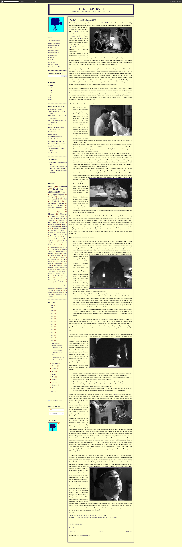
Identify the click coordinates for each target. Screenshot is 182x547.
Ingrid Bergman (61, 269)
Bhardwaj (56, 280)
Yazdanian (51, 220)
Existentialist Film (53, 50)
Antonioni (55, 199)
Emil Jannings (63, 267)
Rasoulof (51, 263)
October (54, 366)
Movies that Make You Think (56, 141)
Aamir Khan (63, 228)
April (54, 379)
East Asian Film (52, 48)
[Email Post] (104, 515)
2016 (52, 321)
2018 (52, 316)
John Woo (59, 288)
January (54, 388)
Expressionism (59, 294)
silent (50, 186)
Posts (52, 410)
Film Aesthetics (52, 55)
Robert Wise (63, 247)
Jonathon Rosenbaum (54, 139)
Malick (58, 245)
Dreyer (50, 235)
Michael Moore (52, 259)
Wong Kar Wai (60, 218)
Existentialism (55, 243)
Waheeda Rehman (60, 251)
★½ (49, 97)
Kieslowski (56, 201)
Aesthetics (61, 220)
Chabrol (58, 253)
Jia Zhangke (51, 288)
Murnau (65, 245)
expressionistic (73, 47)
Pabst (64, 273)
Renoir (56, 228)
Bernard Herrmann (84, 517)
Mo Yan (58, 290)
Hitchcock (113, 517)
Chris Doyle (52, 222)
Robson (58, 263)
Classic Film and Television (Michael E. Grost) (56, 128)
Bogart (56, 267)
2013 (52, 330)
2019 (52, 313)
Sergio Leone (55, 249)
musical (60, 205)
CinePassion (51, 125)
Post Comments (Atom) (83, 535)
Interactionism (53, 210)
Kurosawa (58, 239)
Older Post (129, 531)
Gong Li (64, 224)
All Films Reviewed (54, 41)
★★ (49, 95)
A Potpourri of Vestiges (55, 109)
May (53, 377)
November (55, 363)
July (53, 371)
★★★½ (50, 88)
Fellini (65, 253)
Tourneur (58, 278)
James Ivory (61, 271)
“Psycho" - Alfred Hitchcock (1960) (82, 20)
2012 (52, 332)
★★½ (50, 93)
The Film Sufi (91, 8)
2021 (52, 308)
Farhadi (62, 222)
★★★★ (50, 85)
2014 (52, 327)
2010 (52, 338)
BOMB (50, 100)
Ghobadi (56, 235)
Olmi (64, 290)
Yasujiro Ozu (61, 233)
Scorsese (50, 218)
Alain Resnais (63, 241)
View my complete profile (61, 429)
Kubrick (50, 273)
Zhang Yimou (62, 197)
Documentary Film (53, 45)
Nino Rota (62, 259)
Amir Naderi (57, 265)
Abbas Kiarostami (57, 360)
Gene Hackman (58, 284)
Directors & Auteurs (54, 43)
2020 (52, 310)
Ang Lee (50, 253)
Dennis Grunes (52, 134)
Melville (50, 233)
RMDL (54, 216)
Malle (65, 199)
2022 (52, 305)
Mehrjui (51, 214)
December (55, 343)
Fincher (50, 284)
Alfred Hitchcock (106, 23)
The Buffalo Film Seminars (56, 153)
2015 (52, 324)
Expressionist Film (53, 53)
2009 (52, 341)
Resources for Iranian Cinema (56, 144)
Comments (54, 413)
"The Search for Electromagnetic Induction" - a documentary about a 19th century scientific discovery (57, 170)
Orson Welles (54, 247)
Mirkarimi (57, 273)
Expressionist (97, 517)
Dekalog (61, 203)
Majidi (62, 231)
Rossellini (57, 276)
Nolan (50, 261)
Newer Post (72, 531)
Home (100, 531)
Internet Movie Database (55, 136)
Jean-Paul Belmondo (60, 286)
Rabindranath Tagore (57, 191)
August (54, 369)
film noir (116, 394)
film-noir (106, 517)
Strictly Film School (54, 146)
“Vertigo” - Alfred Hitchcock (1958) (57, 351)
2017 (52, 319)
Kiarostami (52, 212)
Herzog (50, 197)
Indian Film (51, 60)
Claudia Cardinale (60, 282)
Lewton (61, 212)
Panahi (50, 205)
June (53, 374)
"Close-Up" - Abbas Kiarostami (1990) (58, 356)
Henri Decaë (55, 237)
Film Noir (51, 57)
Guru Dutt (64, 235)
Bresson (63, 216)
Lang (65, 239)
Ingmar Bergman (58, 194)
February (55, 385)
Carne (49, 282)
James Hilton (51, 271)
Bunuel (63, 280)
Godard (52, 269)
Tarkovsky (53, 241)
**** (76, 517)
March (54, 382)
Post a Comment (73, 528)
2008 (52, 391)
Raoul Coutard (60, 261)
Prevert (50, 276)
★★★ (50, 90)
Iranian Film (51, 62)
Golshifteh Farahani (54, 224)
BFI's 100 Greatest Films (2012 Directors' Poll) (57, 121)
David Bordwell (52, 132)
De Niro (54, 231)
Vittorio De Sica (58, 292)
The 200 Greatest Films (55, 67)
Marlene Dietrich (55, 226)
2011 (52, 335)
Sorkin (50, 292)
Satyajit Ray (58, 188)
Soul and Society (53, 65)
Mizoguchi (63, 214)
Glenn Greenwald (56, 255)
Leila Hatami (60, 257)
